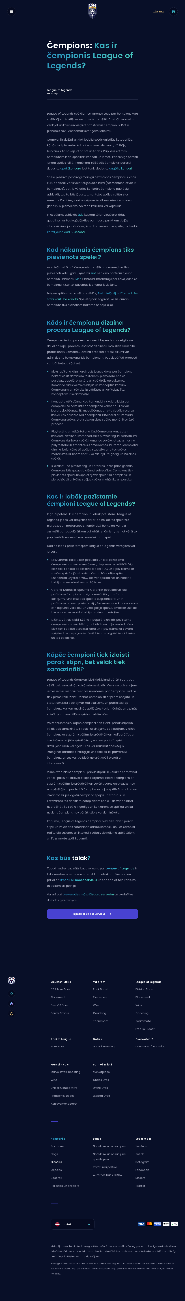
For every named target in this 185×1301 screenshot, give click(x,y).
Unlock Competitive (64, 1088)
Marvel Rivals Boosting (65, 1072)
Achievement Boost (64, 1104)
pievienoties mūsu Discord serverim (88, 894)
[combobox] (72, 1224)
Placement (58, 997)
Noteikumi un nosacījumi (109, 1146)
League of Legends (120, 868)
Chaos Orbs (101, 1080)
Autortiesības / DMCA (107, 1175)
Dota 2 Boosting (104, 1046)
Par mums (57, 1146)
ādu (80, 215)
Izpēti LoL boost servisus (78, 880)
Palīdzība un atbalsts (65, 1186)
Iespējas (56, 1170)
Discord (140, 1178)
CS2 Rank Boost (61, 989)
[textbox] (72, 1224)
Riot (93, 273)
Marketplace (101, 1072)
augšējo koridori (120, 168)
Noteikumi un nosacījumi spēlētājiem (109, 1156)
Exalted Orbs (101, 1096)
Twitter (140, 1186)
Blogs (54, 1154)
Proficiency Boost (62, 1096)
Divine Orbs (100, 1088)
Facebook (142, 1170)
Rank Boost (100, 989)
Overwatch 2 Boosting (150, 1046)
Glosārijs (56, 1162)
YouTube (141, 1146)
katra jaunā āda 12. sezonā (66, 232)
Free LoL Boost (145, 1029)
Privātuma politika (105, 1167)
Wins (96, 1005)
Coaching (99, 1013)
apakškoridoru (70, 168)
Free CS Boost (60, 1005)
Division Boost (144, 989)
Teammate (101, 1021)
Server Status (60, 1013)
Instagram (142, 1162)
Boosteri (56, 1178)
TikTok (139, 1154)
